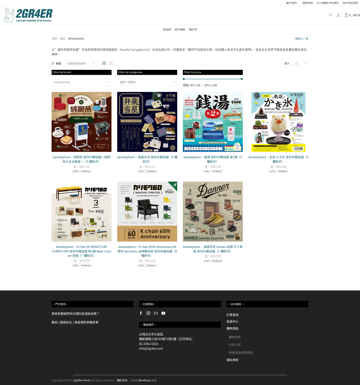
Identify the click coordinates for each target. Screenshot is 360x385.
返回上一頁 (301, 38)
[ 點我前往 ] (66, 322)
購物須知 (308, 3)
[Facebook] (141, 313)
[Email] (156, 313)
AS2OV (167, 29)
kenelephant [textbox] (62, 82)
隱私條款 (232, 359)
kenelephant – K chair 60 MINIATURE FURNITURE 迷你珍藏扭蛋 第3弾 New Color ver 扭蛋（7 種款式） (81, 251)
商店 (62, 38)
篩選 (58, 63)
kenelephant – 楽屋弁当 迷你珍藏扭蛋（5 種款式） (147, 159)
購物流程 (235, 337)
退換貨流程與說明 (241, 352)
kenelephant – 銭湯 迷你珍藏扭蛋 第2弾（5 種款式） (213, 159)
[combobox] (82, 82)
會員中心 (232, 321)
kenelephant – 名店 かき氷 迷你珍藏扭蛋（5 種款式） (278, 159)
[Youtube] (163, 313)
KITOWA (180, 29)
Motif (193, 29)
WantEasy (145, 380)
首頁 (54, 38)
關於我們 (291, 3)
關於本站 (122, 380)
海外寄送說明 (350, 3)
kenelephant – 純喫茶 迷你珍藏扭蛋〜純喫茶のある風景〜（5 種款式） (81, 159)
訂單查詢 (232, 314)
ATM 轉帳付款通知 (328, 3)
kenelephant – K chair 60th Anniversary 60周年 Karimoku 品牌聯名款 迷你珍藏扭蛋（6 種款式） (147, 251)
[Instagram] (148, 313)
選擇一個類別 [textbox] (128, 82)
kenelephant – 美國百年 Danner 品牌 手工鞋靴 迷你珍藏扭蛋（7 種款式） (213, 249)
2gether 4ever (82, 380)
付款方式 (235, 344)
